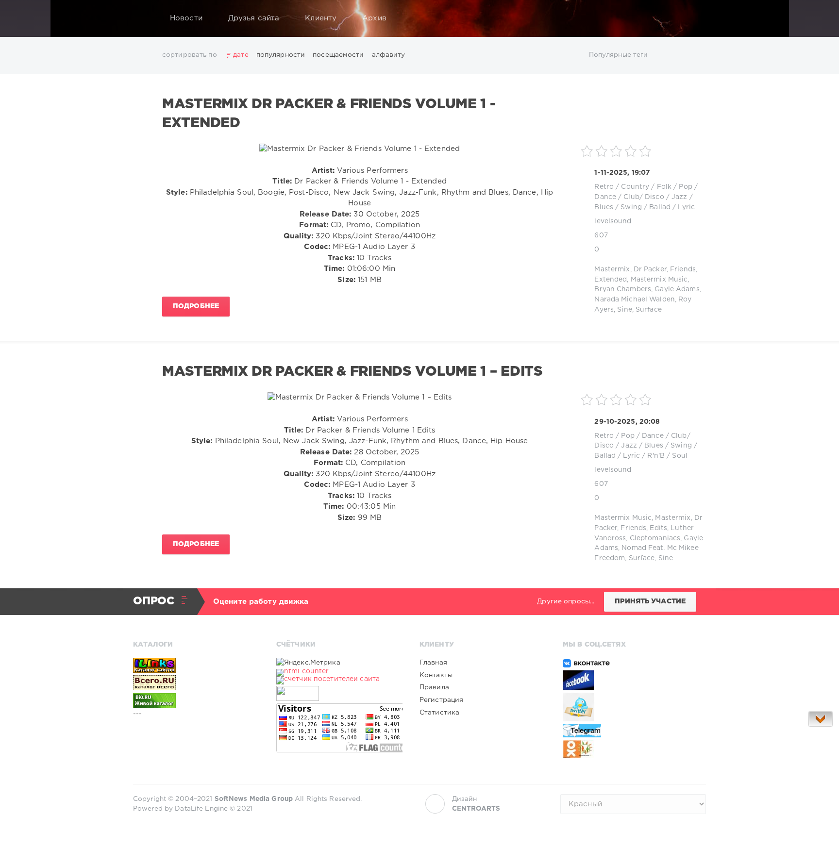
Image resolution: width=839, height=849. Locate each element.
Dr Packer (650, 269)
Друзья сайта (253, 18)
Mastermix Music (659, 280)
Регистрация (441, 700)
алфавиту (388, 55)
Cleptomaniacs (655, 538)
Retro (604, 187)
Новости (186, 18)
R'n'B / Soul (667, 456)
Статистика (439, 713)
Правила (434, 687)
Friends (683, 269)
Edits (658, 528)
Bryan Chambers (622, 289)
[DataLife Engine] (143, 18)
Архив (374, 18)
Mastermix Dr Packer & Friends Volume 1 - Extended (329, 113)
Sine (624, 310)
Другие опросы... (565, 601)
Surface (649, 310)
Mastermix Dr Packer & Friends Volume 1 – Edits (352, 372)
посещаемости (338, 55)
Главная (433, 663)
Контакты (436, 675)
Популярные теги (618, 55)
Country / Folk (646, 187)
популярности (280, 55)
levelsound (612, 221)
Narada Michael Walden (634, 299)
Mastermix (612, 269)
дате (240, 55)
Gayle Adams (676, 289)
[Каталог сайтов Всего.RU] (196, 683)
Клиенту (320, 18)
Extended (610, 280)
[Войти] (692, 18)
